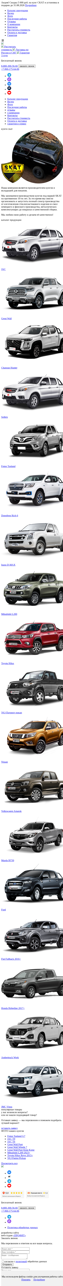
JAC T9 (11, 1139)
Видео (10, 13)
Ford (3, 909)
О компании (13, 24)
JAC (3, 269)
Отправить (7, 1264)
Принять (25, 1279)
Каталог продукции (17, 10)
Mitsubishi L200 (9, 614)
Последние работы (17, 18)
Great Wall (6, 318)
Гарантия (12, 35)
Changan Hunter (9, 367)
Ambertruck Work (10, 1057)
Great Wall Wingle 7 (17, 1147)
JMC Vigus (6, 1106)
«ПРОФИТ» (19, 1235)
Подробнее (31, 5)
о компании (13, 112)
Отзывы (11, 21)
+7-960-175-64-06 (10, 69)
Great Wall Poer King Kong (20, 1150)
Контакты (12, 27)
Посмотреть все (9, 1163)
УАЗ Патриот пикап (11, 712)
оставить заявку (9, 1128)
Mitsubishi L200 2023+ (18, 1152)
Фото (10, 16)
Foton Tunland (8, 466)
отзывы (11, 110)
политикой (21, 1261)
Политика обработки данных (22, 1227)
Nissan (4, 762)
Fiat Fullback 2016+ (11, 959)
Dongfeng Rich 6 (9, 515)
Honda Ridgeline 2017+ (13, 1008)
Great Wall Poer (15, 1144)
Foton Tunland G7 (16, 1136)
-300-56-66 (9, 66)
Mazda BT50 (7, 860)
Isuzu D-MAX (8, 565)
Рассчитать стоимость (18, 29)
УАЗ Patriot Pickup (16, 1158)
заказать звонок (27, 66)
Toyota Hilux (7, 663)
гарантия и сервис (16, 123)
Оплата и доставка (17, 32)
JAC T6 (11, 1141)
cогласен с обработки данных (25, 1261)
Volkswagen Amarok (11, 811)
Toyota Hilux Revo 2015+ (20, 1155)
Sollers (4, 417)
